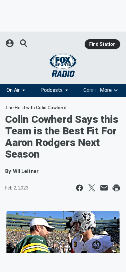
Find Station (102, 44)
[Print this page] (116, 187)
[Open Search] (24, 43)
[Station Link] (63, 65)
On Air (13, 90)
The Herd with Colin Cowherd (36, 107)
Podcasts (51, 90)
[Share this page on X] (91, 187)
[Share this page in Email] (104, 187)
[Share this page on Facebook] (79, 187)
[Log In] (10, 43)
